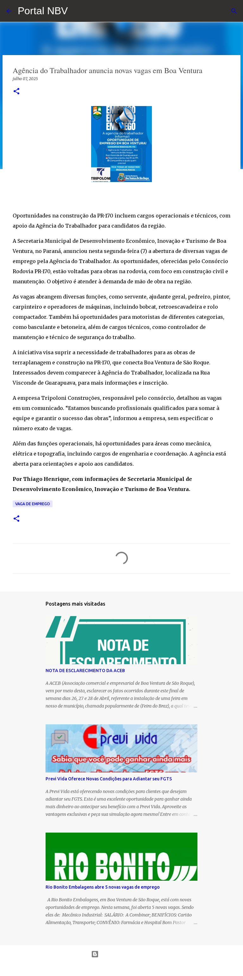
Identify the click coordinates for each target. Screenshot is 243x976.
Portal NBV (43, 10)
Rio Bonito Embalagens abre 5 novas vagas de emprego (103, 887)
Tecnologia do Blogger (125, 954)
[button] (16, 91)
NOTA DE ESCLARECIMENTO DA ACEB (85, 670)
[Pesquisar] (234, 11)
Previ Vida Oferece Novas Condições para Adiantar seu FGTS (109, 778)
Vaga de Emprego (32, 504)
